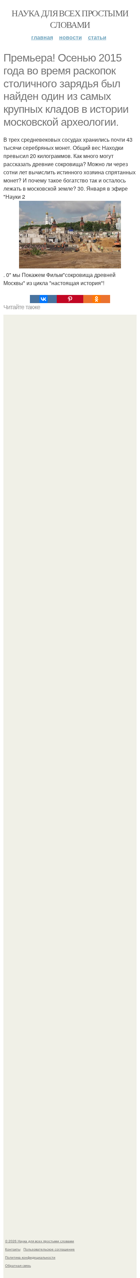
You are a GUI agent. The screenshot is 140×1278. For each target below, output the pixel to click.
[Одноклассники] (96, 299)
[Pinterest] (70, 299)
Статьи (97, 37)
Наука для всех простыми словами (70, 18)
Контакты (12, 1249)
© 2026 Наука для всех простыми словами (39, 1241)
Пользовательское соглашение (49, 1249)
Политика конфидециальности (30, 1257)
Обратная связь (18, 1265)
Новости (70, 37)
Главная (42, 37)
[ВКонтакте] (43, 299)
